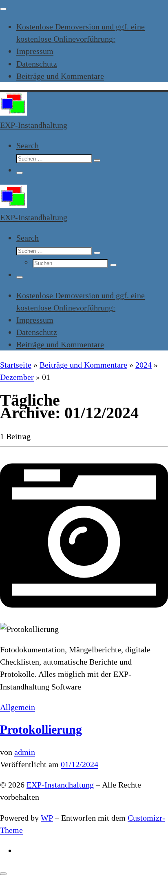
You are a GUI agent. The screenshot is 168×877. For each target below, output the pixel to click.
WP (47, 817)
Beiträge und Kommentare (83, 364)
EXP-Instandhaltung (60, 784)
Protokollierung (41, 729)
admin (24, 752)
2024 (143, 364)
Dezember (17, 377)
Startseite (15, 364)
